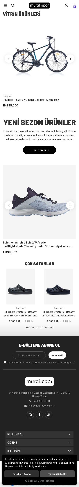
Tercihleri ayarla (21, 473)
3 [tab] (32, 327)
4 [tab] (34, 327)
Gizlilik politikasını (15, 362)
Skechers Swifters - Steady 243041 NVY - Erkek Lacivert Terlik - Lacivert (58, 313)
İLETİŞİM (13, 451)
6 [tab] (39, 327)
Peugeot (7, 95)
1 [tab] (27, 327)
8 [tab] (45, 327)
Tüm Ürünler (38, 150)
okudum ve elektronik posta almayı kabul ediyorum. (41, 362)
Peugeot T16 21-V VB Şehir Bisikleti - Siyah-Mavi (31, 99)
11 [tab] (52, 327)
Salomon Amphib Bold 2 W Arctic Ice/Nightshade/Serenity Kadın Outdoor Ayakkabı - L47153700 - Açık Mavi (36, 244)
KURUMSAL (15, 434)
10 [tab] (50, 327)
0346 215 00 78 (41, 400)
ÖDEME (12, 442)
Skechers (20, 308)
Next (70, 59)
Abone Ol (57, 355)
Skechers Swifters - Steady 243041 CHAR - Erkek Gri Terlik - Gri (20, 313)
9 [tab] (47, 327)
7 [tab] (42, 327)
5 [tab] (37, 327)
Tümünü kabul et (57, 473)
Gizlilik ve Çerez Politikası (41, 480)
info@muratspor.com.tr (41, 405)
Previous (9, 59)
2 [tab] (29, 327)
